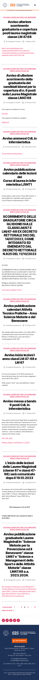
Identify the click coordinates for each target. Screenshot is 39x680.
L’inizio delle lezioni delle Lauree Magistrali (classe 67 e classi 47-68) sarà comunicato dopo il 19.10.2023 (19, 470)
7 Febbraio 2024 (30, 41)
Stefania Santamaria (13, 147)
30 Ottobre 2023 (30, 189)
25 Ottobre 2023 (30, 258)
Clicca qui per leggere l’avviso (12, 290)
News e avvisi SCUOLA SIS (19, 71)
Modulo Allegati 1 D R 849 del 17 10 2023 (16, 442)
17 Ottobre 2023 (30, 413)
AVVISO (5, 114)
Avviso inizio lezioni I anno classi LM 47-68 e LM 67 (19, 358)
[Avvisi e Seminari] (18, 620)
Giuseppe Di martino (14, 41)
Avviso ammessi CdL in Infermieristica (19, 140)
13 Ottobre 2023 (30, 482)
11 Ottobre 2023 (30, 580)
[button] (35, 5)
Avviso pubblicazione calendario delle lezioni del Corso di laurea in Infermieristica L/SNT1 (19, 176)
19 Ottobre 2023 (30, 325)
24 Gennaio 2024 (30, 102)
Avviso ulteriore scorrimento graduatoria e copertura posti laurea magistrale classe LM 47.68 (19, 29)
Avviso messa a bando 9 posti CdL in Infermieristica (19, 405)
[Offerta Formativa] (11, 620)
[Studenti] (7, 620)
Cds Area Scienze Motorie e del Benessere (19, 17)
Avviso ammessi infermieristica (12, 153)
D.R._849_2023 (7, 438)
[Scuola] (3, 620)
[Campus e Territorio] (14, 620)
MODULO (5, 122)
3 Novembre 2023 (30, 147)
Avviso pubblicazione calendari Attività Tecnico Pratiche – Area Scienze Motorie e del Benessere (19, 313)
